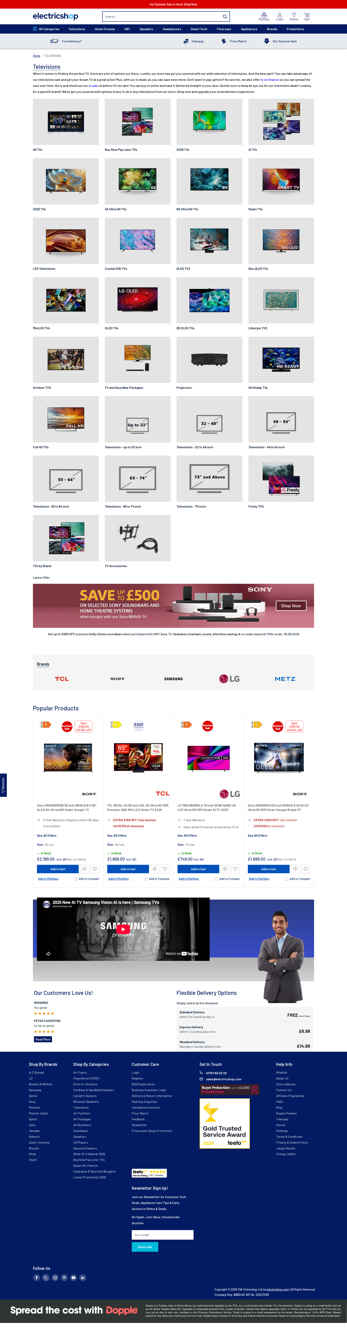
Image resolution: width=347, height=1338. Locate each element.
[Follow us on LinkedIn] (82, 1278)
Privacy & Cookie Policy (292, 1142)
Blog (279, 1107)
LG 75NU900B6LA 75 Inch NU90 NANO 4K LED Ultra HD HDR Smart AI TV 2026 (207, 807)
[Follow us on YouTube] (73, 1278)
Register (137, 1078)
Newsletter (139, 1125)
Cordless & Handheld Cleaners (93, 1090)
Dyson (33, 1119)
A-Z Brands (36, 1072)
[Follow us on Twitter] (45, 1278)
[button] (94, 869)
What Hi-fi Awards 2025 (89, 1154)
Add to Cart (57, 869)
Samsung (35, 1090)
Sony (32, 1101)
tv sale (93, 85)
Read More (43, 1039)
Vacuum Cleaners (85, 1148)
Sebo (32, 1125)
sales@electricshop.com (223, 1079)
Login (135, 1072)
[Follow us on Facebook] (36, 1278)
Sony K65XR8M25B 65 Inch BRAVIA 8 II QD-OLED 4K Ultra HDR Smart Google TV (67, 807)
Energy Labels (285, 1154)
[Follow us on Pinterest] (64, 1278)
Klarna (280, 1125)
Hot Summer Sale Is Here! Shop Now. (174, 4)
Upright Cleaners (84, 1096)
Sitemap (282, 1131)
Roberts (34, 1136)
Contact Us (283, 1090)
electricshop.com (278, 1289)
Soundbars (80, 1131)
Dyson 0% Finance (85, 1165)
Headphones (172, 29)
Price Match (238, 41)
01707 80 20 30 (216, 1073)
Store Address (285, 1084)
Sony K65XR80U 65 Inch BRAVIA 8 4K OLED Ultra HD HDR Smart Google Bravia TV (278, 807)
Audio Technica (39, 1142)
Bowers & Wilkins (40, 1084)
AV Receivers (82, 1125)
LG (31, 1078)
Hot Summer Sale (285, 41)
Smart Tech (199, 29)
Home (36, 55)
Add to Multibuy (48, 878)
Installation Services (146, 1107)
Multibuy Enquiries (144, 1101)
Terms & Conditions (289, 1136)
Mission (34, 1148)
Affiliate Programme (290, 1096)
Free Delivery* (72, 41)
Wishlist (281, 1072)
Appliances (249, 29)
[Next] (314, 802)
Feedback (138, 1119)
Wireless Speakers (86, 1101)
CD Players (80, 1142)
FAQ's (279, 1101)
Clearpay (198, 41)
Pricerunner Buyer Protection (152, 1131)
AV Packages (82, 1119)
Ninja (32, 1154)
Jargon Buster (286, 1148)
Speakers (146, 29)
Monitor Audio (38, 1113)
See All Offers (46, 835)
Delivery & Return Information (152, 1096)
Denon (33, 1096)
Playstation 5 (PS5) (86, 1078)
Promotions (295, 29)
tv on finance (270, 79)
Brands (272, 29)
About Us (282, 1078)
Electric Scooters (85, 1084)
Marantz (34, 1107)
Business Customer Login (149, 1090)
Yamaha (34, 1131)
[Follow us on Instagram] (55, 1278)
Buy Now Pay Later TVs (89, 1160)
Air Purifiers (81, 1113)
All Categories (49, 29)
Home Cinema (105, 29)
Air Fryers (80, 1072)
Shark (33, 1160)
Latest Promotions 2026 (89, 1177)
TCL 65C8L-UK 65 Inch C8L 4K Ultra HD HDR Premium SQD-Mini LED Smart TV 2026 (138, 807)
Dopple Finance (286, 1113)
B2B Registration (143, 1084)
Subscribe (145, 1247)
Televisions (76, 29)
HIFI (127, 29)
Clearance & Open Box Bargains (94, 1171)
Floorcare (224, 29)
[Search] (225, 16)
